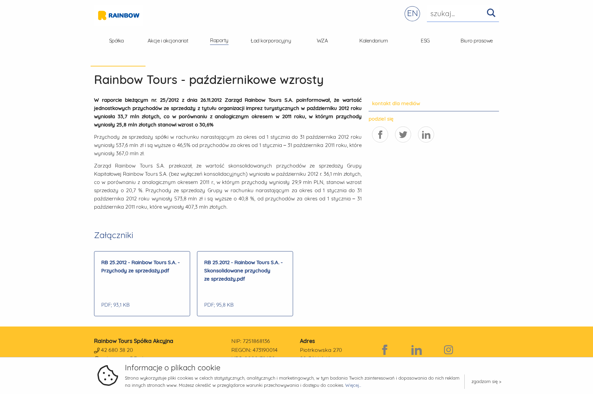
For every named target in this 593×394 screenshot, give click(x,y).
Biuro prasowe (477, 40)
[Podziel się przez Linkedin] (426, 134)
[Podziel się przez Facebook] (380, 134)
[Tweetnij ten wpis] (403, 134)
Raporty (219, 40)
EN (412, 13)
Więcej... (353, 385)
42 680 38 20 (117, 349)
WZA (322, 40)
